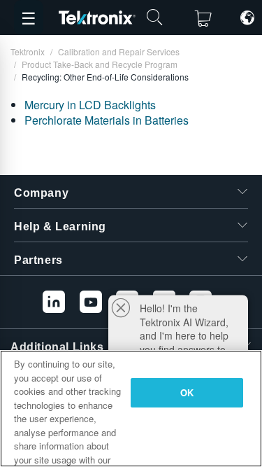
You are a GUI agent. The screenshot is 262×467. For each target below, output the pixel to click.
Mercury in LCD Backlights (90, 105)
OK (187, 392)
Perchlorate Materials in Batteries (106, 120)
